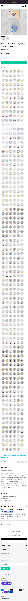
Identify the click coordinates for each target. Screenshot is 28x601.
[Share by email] (26, 462)
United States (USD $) (6, 574)
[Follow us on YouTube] (10, 581)
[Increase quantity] (14, 58)
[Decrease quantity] (7, 58)
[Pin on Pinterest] (21, 462)
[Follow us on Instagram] (5, 581)
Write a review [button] (14, 539)
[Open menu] (2, 5)
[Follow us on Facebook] (2, 581)
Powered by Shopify (5, 598)
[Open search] (20, 6)
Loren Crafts (4, 49)
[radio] (3, 71)
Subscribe (5, 568)
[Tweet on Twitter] (23, 462)
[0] (25, 6)
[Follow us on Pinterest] (7, 581)
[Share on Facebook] (18, 462)
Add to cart (14, 62)
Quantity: (3, 58)
